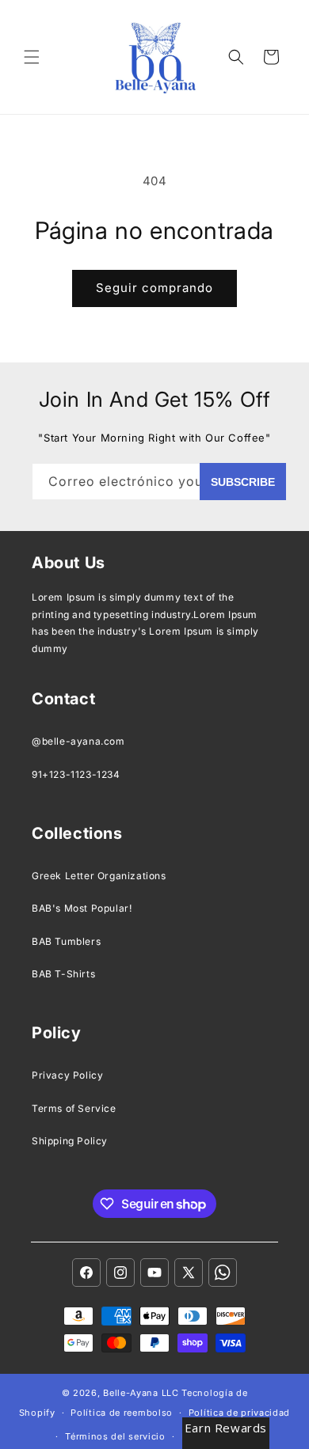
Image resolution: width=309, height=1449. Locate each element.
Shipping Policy (70, 1141)
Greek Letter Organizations (99, 876)
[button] (31, 57)
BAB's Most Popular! (82, 908)
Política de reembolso (122, 1412)
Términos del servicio (115, 1436)
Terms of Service (74, 1108)
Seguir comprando (154, 287)
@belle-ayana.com (78, 741)
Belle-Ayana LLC (141, 1392)
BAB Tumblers (66, 941)
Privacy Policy (67, 1075)
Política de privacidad (239, 1412)
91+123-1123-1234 (76, 774)
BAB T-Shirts (63, 974)
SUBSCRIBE (243, 482)
